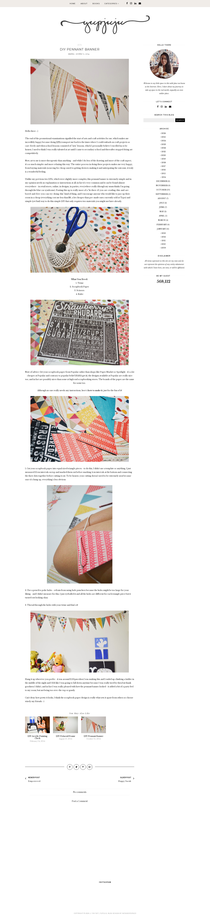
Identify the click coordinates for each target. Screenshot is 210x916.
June (162, 207)
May (162, 211)
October (161, 190)
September (162, 194)
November (162, 185)
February (162, 224)
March (162, 220)
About (84, 3)
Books (96, 3)
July (161, 203)
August (162, 198)
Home (72, 3)
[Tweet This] (76, 767)
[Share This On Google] (89, 767)
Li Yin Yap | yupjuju (98, 913)
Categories (111, 3)
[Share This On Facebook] (70, 767)
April (162, 216)
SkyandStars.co (129, 913)
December (162, 181)
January (161, 229)
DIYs (79, 45)
